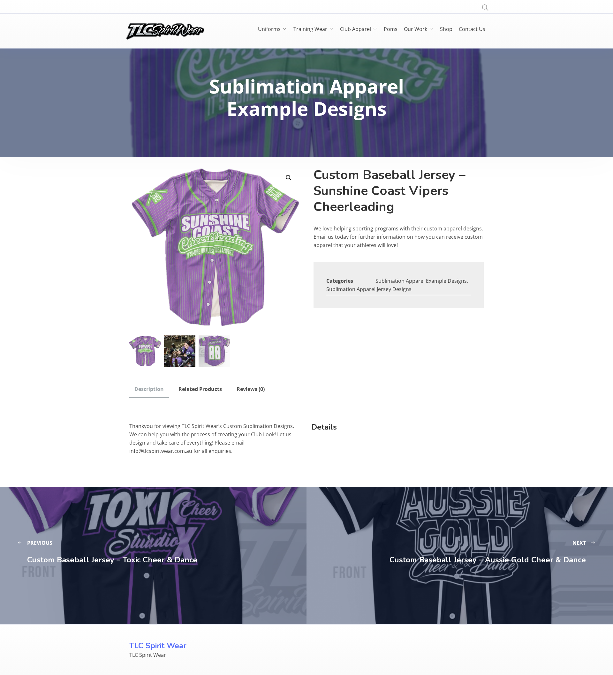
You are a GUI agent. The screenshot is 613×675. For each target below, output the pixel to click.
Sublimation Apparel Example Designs (421, 280)
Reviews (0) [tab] (251, 389)
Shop (446, 29)
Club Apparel (355, 29)
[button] (288, 178)
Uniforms (269, 29)
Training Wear (310, 29)
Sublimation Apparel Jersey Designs (369, 289)
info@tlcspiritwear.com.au (160, 450)
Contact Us (472, 29)
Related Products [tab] (200, 389)
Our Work (415, 29)
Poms (390, 29)
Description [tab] (149, 389)
